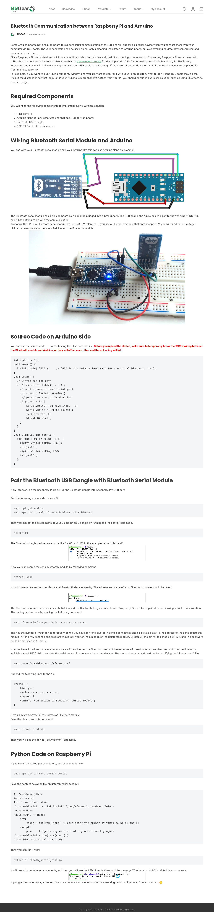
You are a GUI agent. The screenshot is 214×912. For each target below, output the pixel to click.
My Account (158, 9)
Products (103, 9)
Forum (122, 9)
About (137, 9)
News (52, 9)
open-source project (89, 61)
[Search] (184, 9)
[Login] (193, 9)
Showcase (68, 9)
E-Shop (86, 9)
